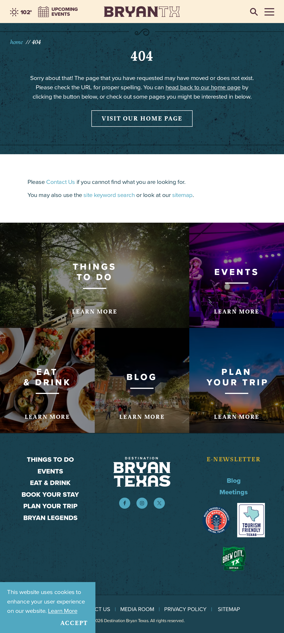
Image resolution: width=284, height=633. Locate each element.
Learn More (62, 610)
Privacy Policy (185, 609)
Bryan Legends (50, 518)
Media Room (137, 609)
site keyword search (109, 194)
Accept (74, 623)
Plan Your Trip (50, 506)
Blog (234, 480)
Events (50, 471)
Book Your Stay (50, 494)
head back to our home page (203, 87)
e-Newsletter (234, 459)
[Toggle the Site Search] (254, 11)
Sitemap (229, 609)
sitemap (182, 194)
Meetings (233, 492)
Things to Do (50, 459)
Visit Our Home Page (142, 119)
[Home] (142, 11)
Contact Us (60, 181)
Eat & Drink (50, 483)
